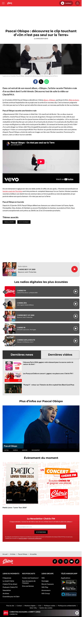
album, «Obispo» (49, 100)
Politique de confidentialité (67, 605)
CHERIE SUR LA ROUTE (26, 340)
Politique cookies (49, 605)
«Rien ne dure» (73, 100)
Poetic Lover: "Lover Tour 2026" (15, 507)
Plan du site (10, 605)
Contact (19, 605)
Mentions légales (30, 605)
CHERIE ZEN (22, 303)
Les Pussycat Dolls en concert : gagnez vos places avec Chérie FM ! (48, 373)
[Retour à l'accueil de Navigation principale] (9, 3)
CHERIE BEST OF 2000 (26, 269)
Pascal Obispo (10, 446)
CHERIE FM (21, 290)
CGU (39, 605)
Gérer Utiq (33, 608)
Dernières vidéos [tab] (60, 354)
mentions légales (23, 538)
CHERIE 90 (21, 327)
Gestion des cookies (45, 608)
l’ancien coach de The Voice (12, 191)
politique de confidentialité (34, 538)
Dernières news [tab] (22, 354)
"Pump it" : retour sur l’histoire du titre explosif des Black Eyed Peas (48, 385)
